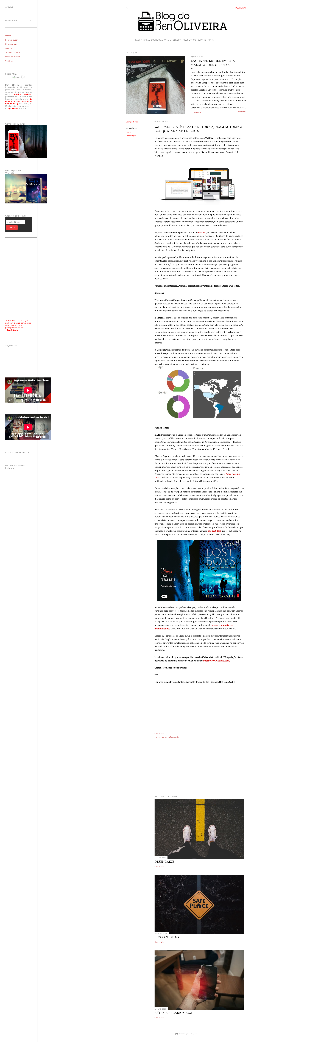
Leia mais (242, 112)
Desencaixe (164, 861)
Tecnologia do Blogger (188, 1034)
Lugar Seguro (167, 937)
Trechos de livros (13, 52)
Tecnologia (131, 136)
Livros (128, 132)
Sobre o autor (11, 40)
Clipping (201, 40)
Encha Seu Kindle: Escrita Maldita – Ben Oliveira (213, 63)
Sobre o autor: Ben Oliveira (166, 40)
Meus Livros (189, 40)
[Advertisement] (186, 770)
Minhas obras (11, 44)
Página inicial (142, 40)
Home (8, 36)
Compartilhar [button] (196, 112)
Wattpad (9, 48)
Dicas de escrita (12, 56)
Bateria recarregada (173, 1013)
